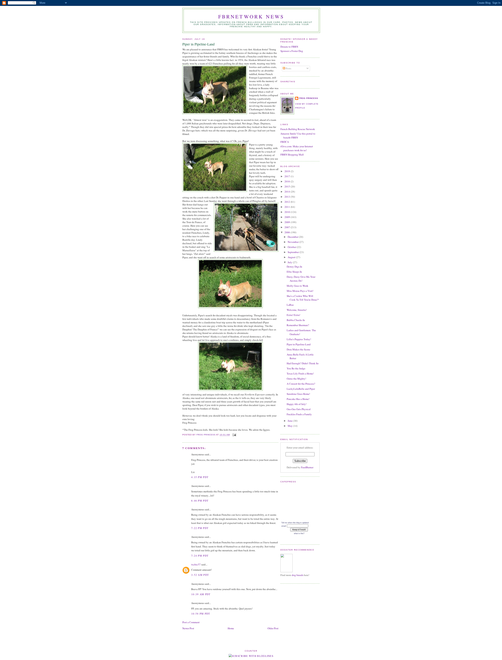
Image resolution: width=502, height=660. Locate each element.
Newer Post (188, 628)
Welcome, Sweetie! (297, 310)
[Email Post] (234, 435)
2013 (288, 196)
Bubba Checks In (296, 320)
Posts (288, 68)
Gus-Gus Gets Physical (299, 409)
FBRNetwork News (251, 16)
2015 (288, 186)
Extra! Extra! (293, 315)
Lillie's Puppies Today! (299, 339)
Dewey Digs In (294, 266)
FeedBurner (307, 467)
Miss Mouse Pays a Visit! (300, 291)
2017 (288, 176)
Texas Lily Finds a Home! (300, 373)
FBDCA (284, 142)
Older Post (272, 628)
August (292, 257)
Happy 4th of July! (296, 404)
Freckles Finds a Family (299, 414)
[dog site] (286, 571)
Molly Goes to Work (297, 286)
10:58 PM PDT (200, 613)
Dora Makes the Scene (298, 349)
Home (231, 628)
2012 (288, 201)
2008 (288, 222)
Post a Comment (191, 622)
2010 (288, 212)
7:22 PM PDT (199, 528)
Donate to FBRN (289, 46)
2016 (288, 181)
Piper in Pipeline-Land (299, 344)
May (290, 426)
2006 (288, 232)
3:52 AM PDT (200, 575)
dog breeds (297, 575)
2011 (288, 207)
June (290, 420)
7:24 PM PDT (199, 555)
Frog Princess (308, 98)
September (293, 252)
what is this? (299, 533)
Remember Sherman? (298, 325)
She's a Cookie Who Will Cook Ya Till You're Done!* (303, 298)
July (290, 262)
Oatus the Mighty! (296, 378)
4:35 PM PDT (199, 477)
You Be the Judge (296, 368)
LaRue (290, 304)
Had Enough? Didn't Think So (303, 363)
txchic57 (196, 564)
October (292, 247)
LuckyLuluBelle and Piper (301, 389)
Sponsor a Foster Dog (291, 51)
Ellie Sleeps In (294, 271)
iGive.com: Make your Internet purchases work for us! (296, 148)
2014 (288, 191)
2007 (288, 227)
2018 (288, 171)
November (293, 242)
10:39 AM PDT (201, 594)
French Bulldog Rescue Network (297, 129)
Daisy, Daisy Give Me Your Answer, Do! (301, 278)
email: (283, 526)
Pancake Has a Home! (298, 399)
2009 (288, 217)
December (293, 237)
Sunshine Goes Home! (298, 394)
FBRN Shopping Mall (292, 154)
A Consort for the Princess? (301, 383)
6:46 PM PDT (199, 500)
